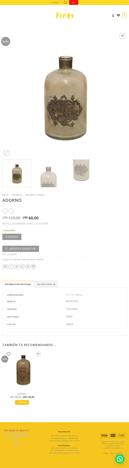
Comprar (12, 237)
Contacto (55, 2)
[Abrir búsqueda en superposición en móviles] (65, 2)
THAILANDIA (72, 308)
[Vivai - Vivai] (64, 15)
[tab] (18, 284)
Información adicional (18, 284)
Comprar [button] (22, 402)
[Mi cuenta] (113, 15)
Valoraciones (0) (46, 284)
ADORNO (22, 394)
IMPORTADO (72, 301)
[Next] (120, 94)
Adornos (17, 194)
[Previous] (9, 94)
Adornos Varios (35, 194)
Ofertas (40, 259)
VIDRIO (69, 316)
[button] (120, 459)
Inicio (5, 194)
